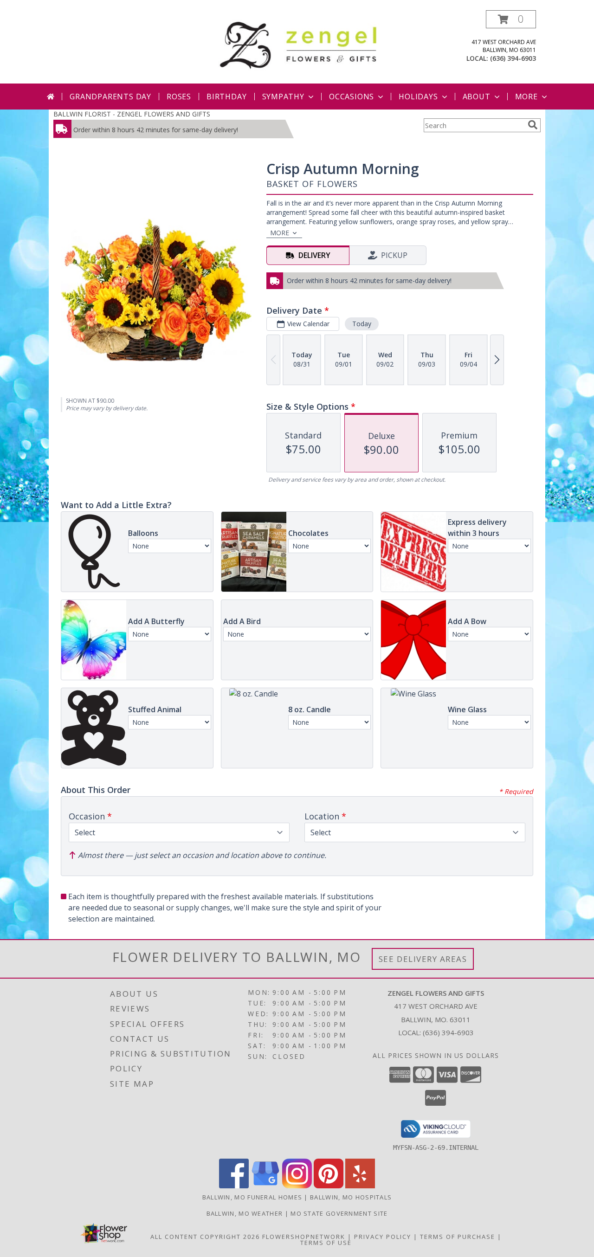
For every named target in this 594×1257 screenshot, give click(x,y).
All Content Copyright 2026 (205, 1236)
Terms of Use (326, 1242)
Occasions (351, 96)
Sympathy (283, 96)
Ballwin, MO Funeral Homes (252, 1197)
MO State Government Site (339, 1213)
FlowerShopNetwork (303, 1236)
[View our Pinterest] (328, 1185)
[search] (532, 125)
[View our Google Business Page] (265, 1185)
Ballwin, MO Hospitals (351, 1197)
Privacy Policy (382, 1236)
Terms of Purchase (457, 1236)
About (477, 96)
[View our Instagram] (297, 1185)
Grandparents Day (110, 96)
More (526, 96)
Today (361, 323)
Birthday (226, 96)
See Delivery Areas (423, 959)
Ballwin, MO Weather (245, 1213)
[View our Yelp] (360, 1185)
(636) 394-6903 (513, 58)
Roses (179, 96)
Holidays (418, 96)
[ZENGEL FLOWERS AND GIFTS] (300, 43)
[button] (511, 19)
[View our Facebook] (234, 1185)
